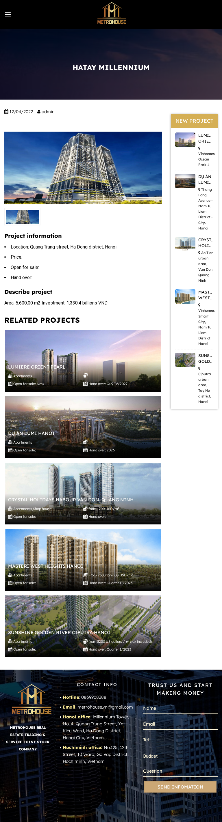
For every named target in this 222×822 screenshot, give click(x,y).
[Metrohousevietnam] (111, 14)
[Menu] (7, 14)
